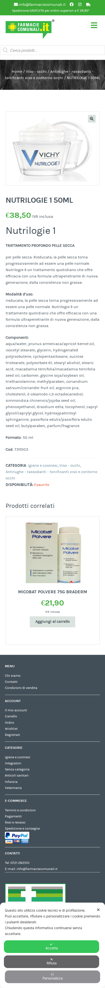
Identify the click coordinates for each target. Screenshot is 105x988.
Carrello (11, 716)
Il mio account (16, 710)
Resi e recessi (15, 822)
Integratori (13, 763)
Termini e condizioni (20, 810)
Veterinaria (13, 788)
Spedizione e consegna (22, 829)
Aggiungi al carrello (52, 621)
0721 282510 (19, 863)
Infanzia (11, 782)
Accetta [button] (51, 948)
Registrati (12, 735)
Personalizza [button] (52, 978)
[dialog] (52, 945)
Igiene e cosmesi (43, 465)
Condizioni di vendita (21, 688)
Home (17, 71)
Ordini (9, 723)
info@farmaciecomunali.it (37, 869)
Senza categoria (17, 769)
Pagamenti (13, 816)
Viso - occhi (36, 71)
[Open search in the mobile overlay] (52, 50)
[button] (92, 119)
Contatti (11, 682)
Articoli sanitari (17, 776)
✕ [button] (98, 909)
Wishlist (11, 729)
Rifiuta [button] (52, 963)
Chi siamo (13, 676)
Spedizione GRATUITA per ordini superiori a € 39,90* (51, 11)
